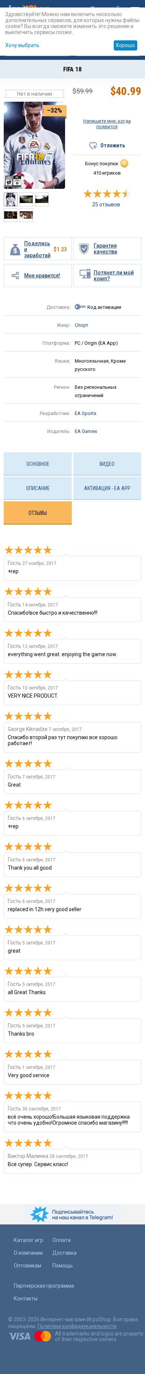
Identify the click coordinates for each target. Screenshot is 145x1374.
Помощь (62, 1266)
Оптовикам (27, 1266)
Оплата (61, 1240)
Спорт (81, 325)
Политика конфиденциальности (77, 1326)
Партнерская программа (44, 1286)
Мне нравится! (42, 276)
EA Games (86, 431)
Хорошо (125, 45)
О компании (28, 1253)
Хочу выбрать (22, 45)
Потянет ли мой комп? (114, 276)
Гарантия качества (105, 249)
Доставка (64, 1253)
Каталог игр (28, 1240)
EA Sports (85, 413)
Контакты (26, 1298)
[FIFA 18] (34, 145)
